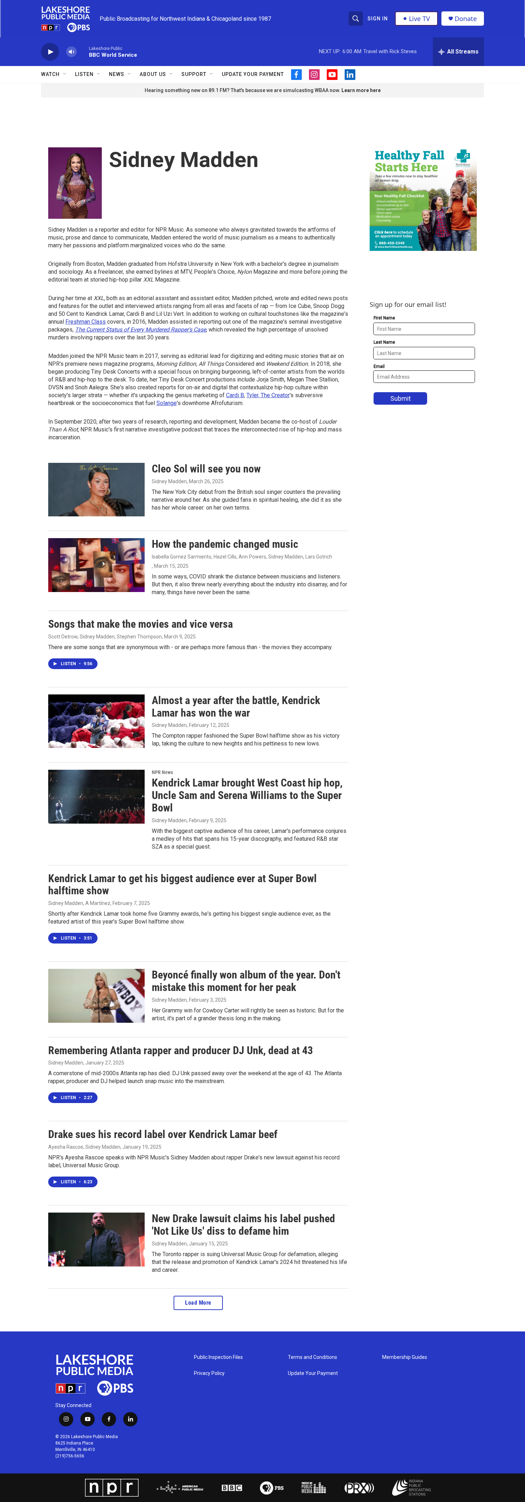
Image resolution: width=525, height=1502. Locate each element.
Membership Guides (404, 1357)
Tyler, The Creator (268, 395)
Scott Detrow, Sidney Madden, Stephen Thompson (105, 636)
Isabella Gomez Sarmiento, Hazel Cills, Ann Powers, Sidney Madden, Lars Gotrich (242, 557)
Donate (466, 18)
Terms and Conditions (312, 1357)
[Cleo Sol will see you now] (96, 489)
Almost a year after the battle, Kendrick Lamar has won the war (236, 706)
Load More (198, 1302)
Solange (166, 403)
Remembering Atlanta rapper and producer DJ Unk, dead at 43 (180, 1050)
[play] (50, 52)
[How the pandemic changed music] (96, 565)
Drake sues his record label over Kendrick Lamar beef (163, 1134)
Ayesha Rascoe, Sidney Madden (84, 1147)
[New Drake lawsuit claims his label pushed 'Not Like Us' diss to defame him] (96, 1239)
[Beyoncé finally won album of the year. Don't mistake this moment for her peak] (96, 995)
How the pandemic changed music (225, 544)
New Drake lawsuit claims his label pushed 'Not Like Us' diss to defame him (243, 1224)
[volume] (71, 52)
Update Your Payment (253, 74)
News (116, 74)
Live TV (419, 18)
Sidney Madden (169, 481)
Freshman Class (85, 321)
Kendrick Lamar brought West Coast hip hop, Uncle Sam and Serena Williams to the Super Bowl (247, 795)
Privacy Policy (209, 1373)
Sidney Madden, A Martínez (79, 903)
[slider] (83, 51)
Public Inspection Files (218, 1357)
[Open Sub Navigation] (65, 74)
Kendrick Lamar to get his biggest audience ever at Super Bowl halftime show (182, 884)
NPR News (162, 772)
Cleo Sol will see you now (206, 468)
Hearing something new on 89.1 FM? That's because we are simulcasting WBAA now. (243, 90)
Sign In (378, 18)
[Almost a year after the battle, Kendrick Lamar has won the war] (96, 721)
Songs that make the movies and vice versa (140, 624)
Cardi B (235, 395)
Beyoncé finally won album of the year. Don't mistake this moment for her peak (246, 981)
